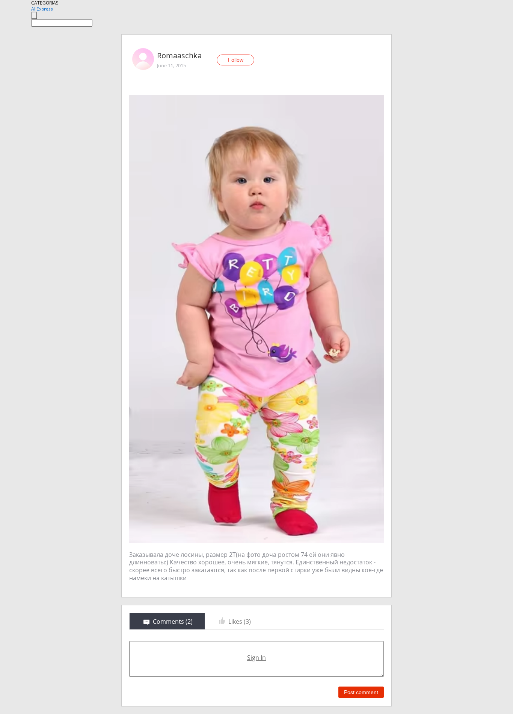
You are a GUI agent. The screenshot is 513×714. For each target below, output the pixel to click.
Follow (235, 60)
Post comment (361, 692)
